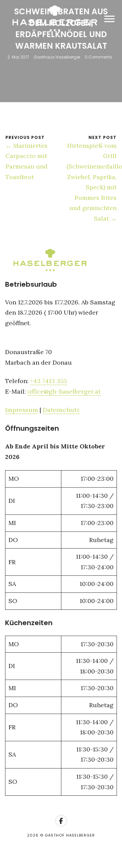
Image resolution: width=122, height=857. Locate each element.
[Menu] (109, 19)
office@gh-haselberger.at (64, 391)
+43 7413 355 (48, 381)
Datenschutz (61, 410)
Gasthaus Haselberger (57, 57)
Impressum (21, 410)
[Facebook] (61, 821)
